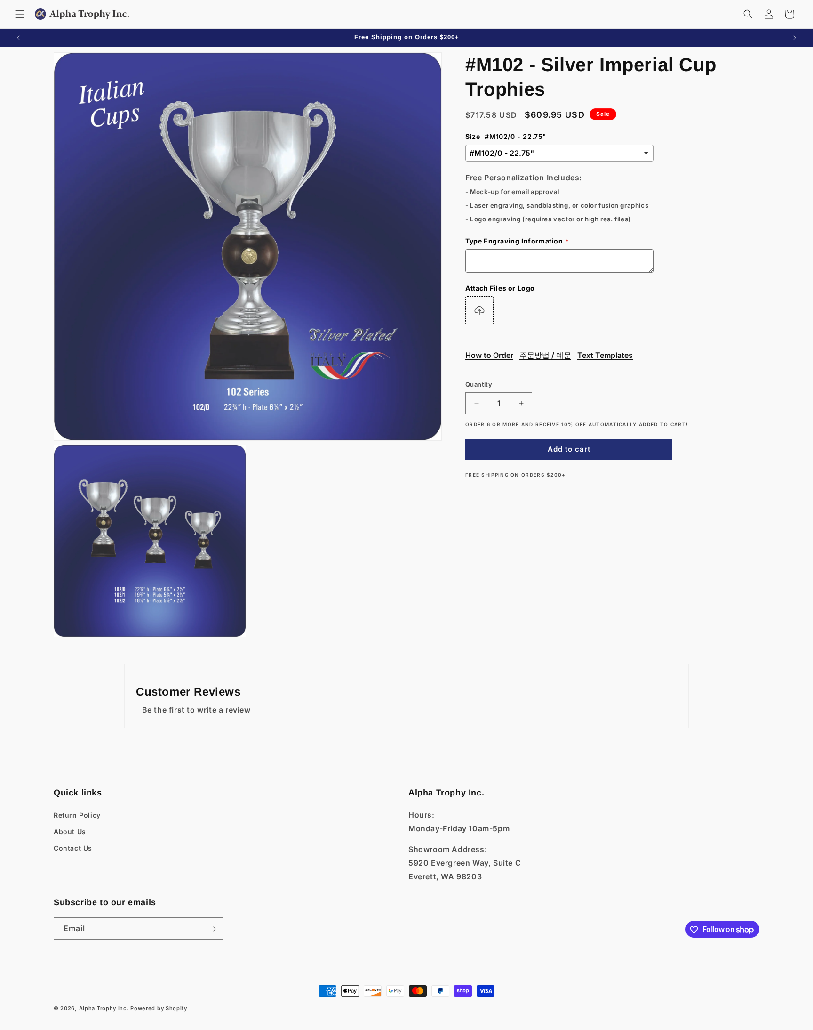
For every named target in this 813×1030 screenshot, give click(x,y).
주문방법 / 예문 (545, 355)
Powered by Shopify (158, 1008)
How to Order (489, 355)
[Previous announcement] (18, 38)
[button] (19, 14)
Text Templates (605, 355)
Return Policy (77, 815)
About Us (70, 831)
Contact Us (73, 848)
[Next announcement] (794, 38)
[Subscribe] (212, 929)
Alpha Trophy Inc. (104, 1008)
